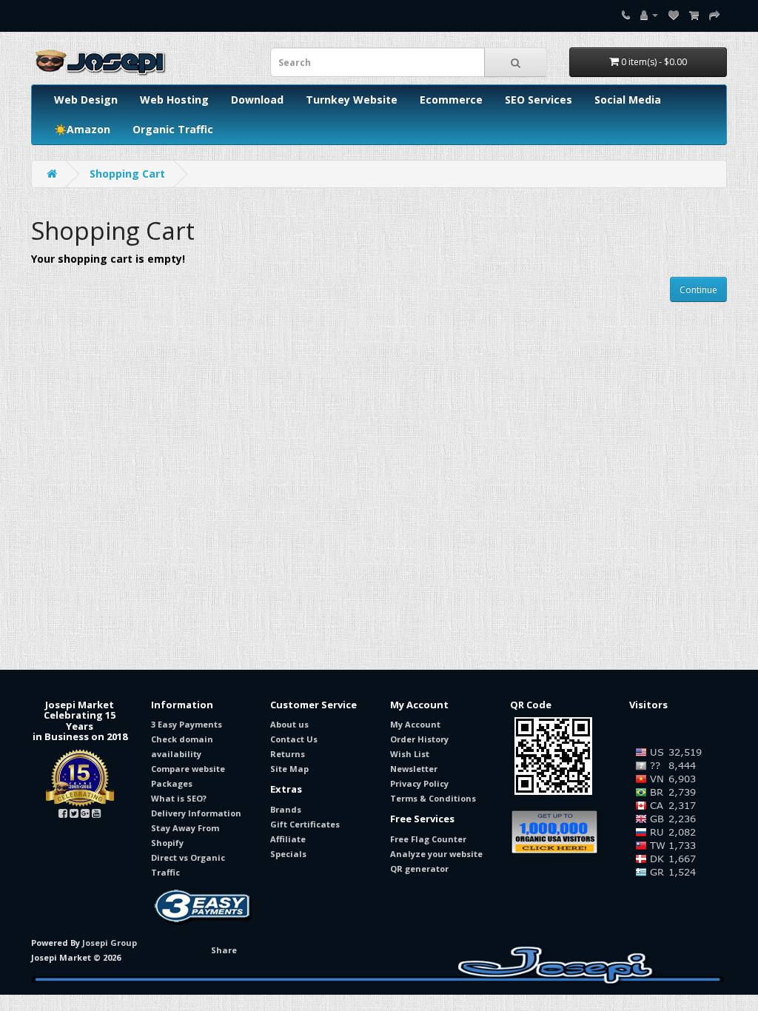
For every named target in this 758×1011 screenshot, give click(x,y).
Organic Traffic (173, 129)
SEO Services (538, 100)
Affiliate (288, 838)
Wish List (409, 753)
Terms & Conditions (433, 798)
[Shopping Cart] (694, 14)
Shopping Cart (127, 174)
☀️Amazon (82, 129)
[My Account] (649, 14)
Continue (698, 289)
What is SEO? (179, 798)
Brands (285, 809)
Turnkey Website (352, 100)
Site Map (289, 768)
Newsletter (413, 768)
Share (224, 949)
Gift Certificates (305, 824)
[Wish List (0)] (673, 14)
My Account (415, 724)
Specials (288, 853)
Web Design (86, 100)
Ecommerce (451, 100)
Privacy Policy (419, 783)
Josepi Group (109, 942)
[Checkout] (714, 14)
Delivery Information (196, 813)
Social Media (627, 100)
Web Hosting (174, 100)
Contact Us (294, 739)
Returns (287, 753)
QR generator (419, 868)
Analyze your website (436, 853)
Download (257, 100)
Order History (419, 739)
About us (289, 724)
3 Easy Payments (186, 724)
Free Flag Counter (428, 838)
